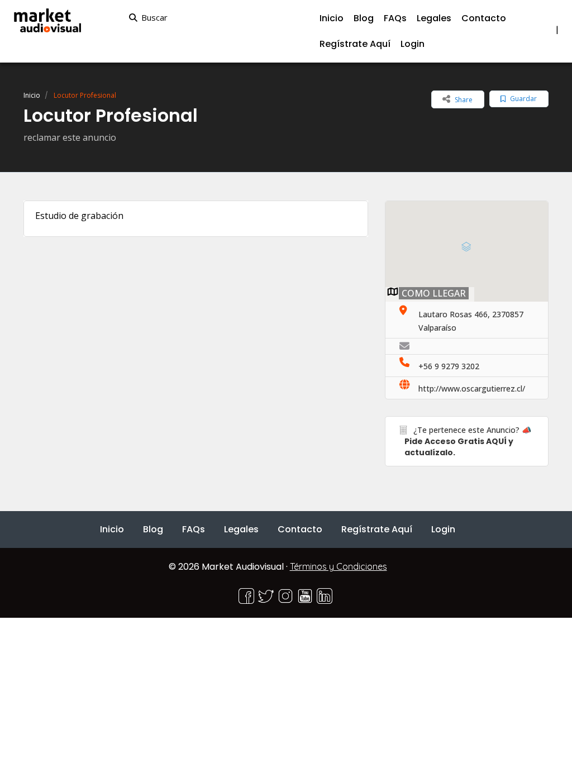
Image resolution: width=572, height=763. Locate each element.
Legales (434, 18)
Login (413, 43)
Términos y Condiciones (338, 566)
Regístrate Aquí (355, 43)
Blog (153, 529)
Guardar (522, 98)
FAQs (395, 18)
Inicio (31, 95)
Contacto (483, 18)
